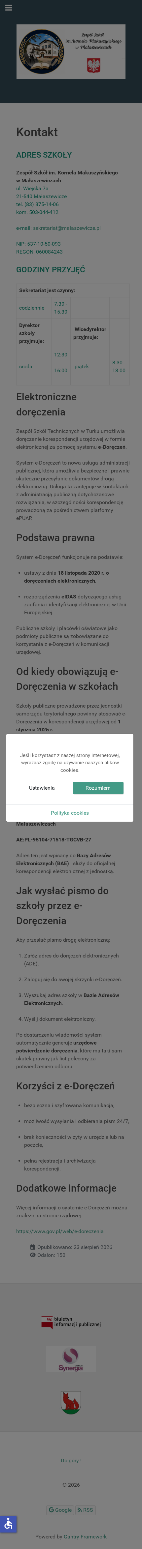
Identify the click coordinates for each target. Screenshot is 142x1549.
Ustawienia (42, 788)
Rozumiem (98, 788)
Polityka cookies (70, 813)
